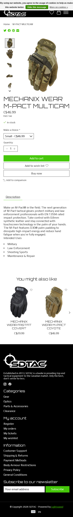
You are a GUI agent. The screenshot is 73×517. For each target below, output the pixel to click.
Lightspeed (57, 506)
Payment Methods (15, 460)
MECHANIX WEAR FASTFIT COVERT (19, 325)
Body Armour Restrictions (20, 465)
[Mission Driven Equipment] (15, 12)
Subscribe (57, 489)
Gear (6, 396)
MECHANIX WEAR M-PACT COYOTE (54, 325)
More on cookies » (59, 7)
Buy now (36, 173)
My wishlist (11, 438)
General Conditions (15, 474)
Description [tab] (13, 197)
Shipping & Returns (16, 455)
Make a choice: (12, 130)
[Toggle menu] (65, 12)
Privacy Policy (12, 470)
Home (7, 24)
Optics (8, 401)
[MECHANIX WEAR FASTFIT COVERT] (19, 302)
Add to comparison (16, 180)
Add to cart (36, 158)
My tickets (10, 433)
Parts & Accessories (16, 406)
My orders (10, 428)
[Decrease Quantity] (7, 148)
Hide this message (36, 7)
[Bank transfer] (33, 512)
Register (9, 423)
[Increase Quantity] (14, 148)
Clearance (9, 411)
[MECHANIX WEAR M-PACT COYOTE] (53, 302)
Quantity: (8, 142)
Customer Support (15, 450)
